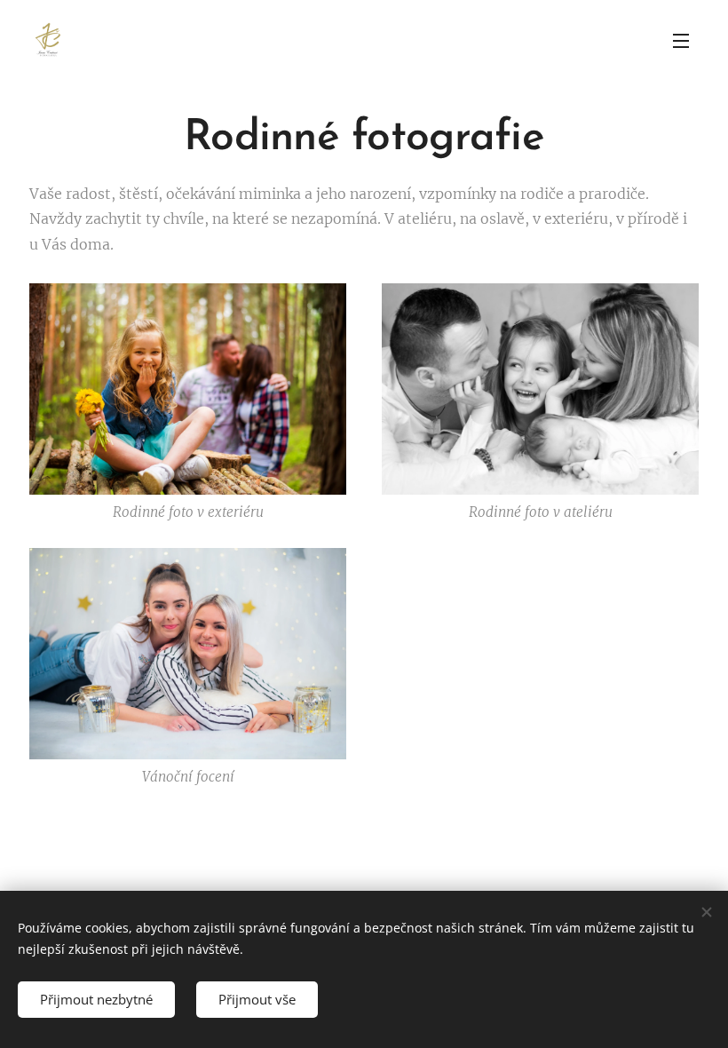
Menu (681, 40)
